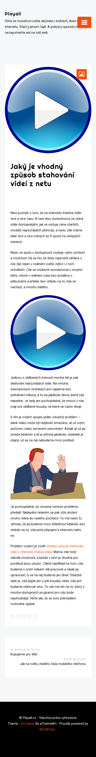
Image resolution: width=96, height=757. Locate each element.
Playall (13, 13)
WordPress (47, 729)
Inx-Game (28, 724)
